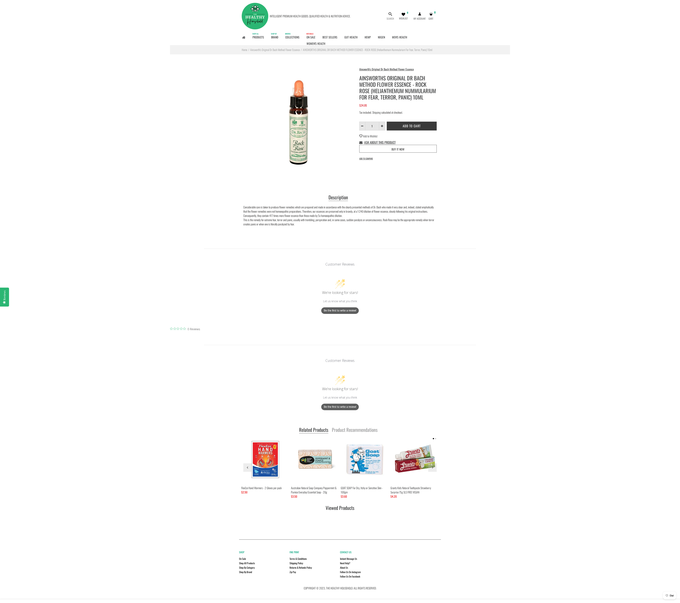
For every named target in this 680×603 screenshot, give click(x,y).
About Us (344, 567)
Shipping (376, 112)
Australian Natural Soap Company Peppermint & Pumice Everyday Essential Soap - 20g (314, 490)
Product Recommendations (355, 430)
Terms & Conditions (298, 559)
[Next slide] (432, 467)
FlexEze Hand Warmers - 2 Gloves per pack (261, 488)
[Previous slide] (247, 467)
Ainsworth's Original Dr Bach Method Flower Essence (386, 69)
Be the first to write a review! (340, 310)
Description (338, 197)
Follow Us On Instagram (350, 572)
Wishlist (403, 18)
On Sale (242, 559)
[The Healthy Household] (255, 16)
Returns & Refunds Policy (301, 567)
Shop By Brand (245, 572)
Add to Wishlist (369, 136)
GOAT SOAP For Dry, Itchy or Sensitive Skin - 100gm (362, 490)
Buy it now (398, 149)
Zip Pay (293, 572)
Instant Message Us (348, 559)
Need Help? (345, 563)
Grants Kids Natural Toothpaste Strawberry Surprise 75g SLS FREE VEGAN (410, 490)
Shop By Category (247, 567)
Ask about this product (380, 142)
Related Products (313, 430)
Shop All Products (247, 563)
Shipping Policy (296, 563)
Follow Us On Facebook (350, 576)
